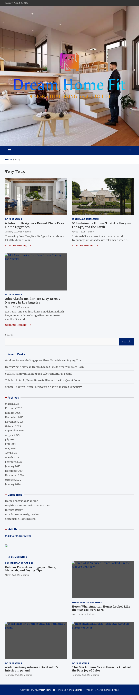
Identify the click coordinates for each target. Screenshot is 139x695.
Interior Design (13, 219)
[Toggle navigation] (9, 150)
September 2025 (14, 430)
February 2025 (13, 461)
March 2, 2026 (79, 614)
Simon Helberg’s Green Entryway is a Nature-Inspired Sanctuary (43, 386)
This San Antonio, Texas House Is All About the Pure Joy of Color (42, 380)
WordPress (113, 689)
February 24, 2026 (14, 674)
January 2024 (13, 484)
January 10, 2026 (13, 231)
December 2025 (14, 417)
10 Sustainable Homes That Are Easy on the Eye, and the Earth (101, 225)
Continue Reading (16, 245)
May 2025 (10, 448)
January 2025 (13, 466)
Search (9, 334)
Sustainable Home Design (85, 219)
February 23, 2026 (81, 674)
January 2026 (13, 412)
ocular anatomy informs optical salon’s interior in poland (38, 373)
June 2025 (10, 443)
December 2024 (14, 470)
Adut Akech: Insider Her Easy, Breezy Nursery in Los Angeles (32, 300)
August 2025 (12, 435)
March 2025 (12, 457)
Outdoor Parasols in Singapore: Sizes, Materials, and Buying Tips (43, 360)
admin (28, 231)
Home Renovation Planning (21, 500)
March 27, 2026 (12, 574)
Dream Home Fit (46, 689)
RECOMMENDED (17, 557)
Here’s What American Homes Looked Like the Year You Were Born (44, 366)
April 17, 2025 (78, 231)
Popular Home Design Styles (22, 514)
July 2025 (10, 439)
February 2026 (13, 408)
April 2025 (11, 452)
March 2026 (12, 403)
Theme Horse (75, 689)
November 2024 (14, 475)
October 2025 (13, 426)
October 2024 (13, 479)
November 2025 (14, 421)
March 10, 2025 (12, 307)
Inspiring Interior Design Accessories (27, 505)
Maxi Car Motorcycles (18, 535)
